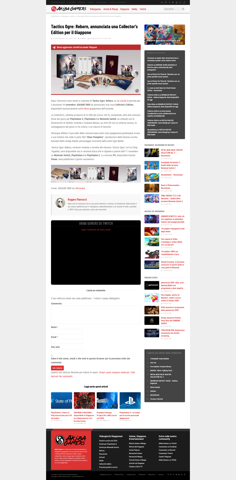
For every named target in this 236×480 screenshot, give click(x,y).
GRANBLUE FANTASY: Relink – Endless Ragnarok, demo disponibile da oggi (163, 97)
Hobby (134, 9)
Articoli (102, 457)
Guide (101, 461)
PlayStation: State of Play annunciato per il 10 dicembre (61, 415)
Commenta (56, 303)
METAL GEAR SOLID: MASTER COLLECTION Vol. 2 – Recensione (172, 153)
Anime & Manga (110, 9)
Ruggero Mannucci (58, 38)
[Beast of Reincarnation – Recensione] (151, 191)
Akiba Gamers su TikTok (167, 460)
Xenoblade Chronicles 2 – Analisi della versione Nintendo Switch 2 (171, 165)
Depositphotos (73, 474)
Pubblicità (142, 474)
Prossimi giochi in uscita (108, 467)
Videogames (95, 9)
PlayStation (107, 38)
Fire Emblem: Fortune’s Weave (160, 367)
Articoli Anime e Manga (137, 460)
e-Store (85, 108)
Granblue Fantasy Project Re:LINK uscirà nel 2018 (107, 415)
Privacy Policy (119, 474)
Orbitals (153, 391)
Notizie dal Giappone (136, 447)
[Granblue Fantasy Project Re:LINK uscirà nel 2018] (107, 407)
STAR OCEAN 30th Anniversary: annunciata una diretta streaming (173, 333)
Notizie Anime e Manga (137, 443)
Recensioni (103, 454)
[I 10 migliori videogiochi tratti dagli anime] (151, 234)
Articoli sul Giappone (136, 463)
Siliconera (80, 188)
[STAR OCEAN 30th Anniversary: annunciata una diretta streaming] (151, 336)
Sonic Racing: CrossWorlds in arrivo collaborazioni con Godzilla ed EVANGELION (161, 113)
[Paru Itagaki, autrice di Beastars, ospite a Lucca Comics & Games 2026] (151, 301)
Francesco (151, 58)
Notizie (72, 16)
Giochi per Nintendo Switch (109, 447)
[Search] (183, 9)
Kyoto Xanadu (155, 387)
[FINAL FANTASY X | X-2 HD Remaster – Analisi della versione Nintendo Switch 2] (151, 201)
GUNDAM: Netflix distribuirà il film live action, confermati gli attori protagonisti (162, 67)
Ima (148, 74)
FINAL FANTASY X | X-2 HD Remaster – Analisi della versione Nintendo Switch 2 (172, 198)
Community (71, 2)
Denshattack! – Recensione (172, 174)
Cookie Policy (131, 474)
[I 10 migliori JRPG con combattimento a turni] (151, 257)
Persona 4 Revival (156, 399)
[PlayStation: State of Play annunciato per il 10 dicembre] (61, 407)
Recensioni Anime (135, 453)
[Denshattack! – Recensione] (151, 181)
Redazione (81, 2)
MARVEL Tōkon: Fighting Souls (161, 371)
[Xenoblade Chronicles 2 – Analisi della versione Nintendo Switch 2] (151, 168)
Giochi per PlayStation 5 (108, 444)
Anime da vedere (101, 2)
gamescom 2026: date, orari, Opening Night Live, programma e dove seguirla (172, 285)
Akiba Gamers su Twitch (168, 443)
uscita (123, 100)
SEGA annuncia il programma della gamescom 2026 (172, 308)
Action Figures (134, 450)
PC (102, 38)
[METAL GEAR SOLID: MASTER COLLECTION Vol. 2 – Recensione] (151, 156)
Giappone (124, 9)
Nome (54, 327)
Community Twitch (166, 453)
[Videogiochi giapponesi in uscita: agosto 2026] (164, 43)
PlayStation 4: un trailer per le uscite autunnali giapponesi (130, 415)
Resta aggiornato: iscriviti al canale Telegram (77, 47)
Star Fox (153, 363)
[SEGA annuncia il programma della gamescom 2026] (151, 313)
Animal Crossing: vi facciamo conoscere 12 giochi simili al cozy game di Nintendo (172, 264)
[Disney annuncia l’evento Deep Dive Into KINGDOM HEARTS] (151, 324)
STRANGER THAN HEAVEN (159, 359)
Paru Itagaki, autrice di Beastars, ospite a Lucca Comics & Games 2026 (171, 297)
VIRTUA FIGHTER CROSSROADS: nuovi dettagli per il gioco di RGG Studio (162, 122)
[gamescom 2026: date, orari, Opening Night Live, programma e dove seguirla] (151, 288)
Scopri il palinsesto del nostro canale (96, 230)
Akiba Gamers (55, 16)
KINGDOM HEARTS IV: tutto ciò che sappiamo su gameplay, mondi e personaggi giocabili (172, 219)
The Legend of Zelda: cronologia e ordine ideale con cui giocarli (171, 242)
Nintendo (93, 38)
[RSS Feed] (162, 2)
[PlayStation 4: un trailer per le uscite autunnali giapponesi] (130, 407)
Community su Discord (167, 450)
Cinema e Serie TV (135, 467)
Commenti (83, 38)
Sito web (55, 346)
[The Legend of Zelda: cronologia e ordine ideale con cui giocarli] (151, 245)
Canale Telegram (165, 457)
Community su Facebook (168, 447)
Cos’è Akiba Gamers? (58, 2)
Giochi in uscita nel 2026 (118, 2)
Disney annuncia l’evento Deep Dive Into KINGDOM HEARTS (171, 320)
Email (53, 337)
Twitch (143, 9)
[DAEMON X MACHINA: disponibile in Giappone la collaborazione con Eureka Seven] (84, 407)
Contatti (90, 2)
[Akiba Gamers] (69, 11)
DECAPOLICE (154, 395)
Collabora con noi (105, 474)
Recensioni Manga (135, 457)
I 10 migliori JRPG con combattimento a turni (170, 253)
